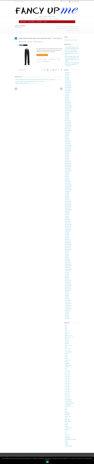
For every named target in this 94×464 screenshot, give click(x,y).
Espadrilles (67, 363)
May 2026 (67, 77)
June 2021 (67, 174)
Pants (66, 417)
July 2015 (67, 292)
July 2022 (67, 153)
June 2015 (67, 293)
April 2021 (67, 178)
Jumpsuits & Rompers (69, 403)
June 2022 (67, 155)
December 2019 (68, 204)
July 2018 (67, 232)
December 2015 (68, 283)
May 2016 (67, 275)
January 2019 (67, 222)
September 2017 (68, 249)
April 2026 (67, 79)
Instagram (69, 1)
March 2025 (67, 100)
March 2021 (67, 179)
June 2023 (67, 135)
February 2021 (68, 181)
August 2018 (67, 231)
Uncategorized (68, 437)
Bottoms (60, 28)
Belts (66, 327)
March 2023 (67, 140)
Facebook (67, 1)
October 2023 (67, 128)
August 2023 (67, 132)
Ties (66, 431)
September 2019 (68, 209)
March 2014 (67, 318)
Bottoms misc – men (69, 337)
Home (36, 18)
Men (66, 408)
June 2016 (67, 274)
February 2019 (68, 221)
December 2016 (68, 264)
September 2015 (68, 288)
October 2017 (67, 247)
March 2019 (67, 219)
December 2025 (68, 85)
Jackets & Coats (68, 401)
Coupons (67, 353)
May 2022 (67, 156)
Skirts (66, 424)
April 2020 (67, 198)
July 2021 (67, 173)
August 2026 (67, 72)
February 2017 (68, 260)
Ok (47, 461)
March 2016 (67, 279)
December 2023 (68, 125)
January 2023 (67, 143)
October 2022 (67, 148)
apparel (45, 59)
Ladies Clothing (23, 21)
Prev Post (16, 89)
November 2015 (68, 285)
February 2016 (68, 280)
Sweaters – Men (68, 427)
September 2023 (68, 130)
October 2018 (67, 227)
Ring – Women (68, 421)
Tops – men (67, 434)
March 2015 (67, 298)
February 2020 (68, 201)
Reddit (50, 70)
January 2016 (67, 282)
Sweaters (67, 426)
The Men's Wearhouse (45, 61)
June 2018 (67, 234)
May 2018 (67, 236)
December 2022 (68, 145)
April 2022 (67, 158)
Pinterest (75, 1)
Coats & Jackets (68, 351)
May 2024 (67, 117)
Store (51, 18)
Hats (66, 368)
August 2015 (67, 290)
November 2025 (68, 87)
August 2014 (67, 310)
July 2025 (67, 94)
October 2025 (67, 89)
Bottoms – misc (68, 335)
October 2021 (67, 168)
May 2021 (67, 176)
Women (66, 441)
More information (42, 54)
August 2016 (67, 270)
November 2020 (68, 186)
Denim (66, 355)
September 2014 (68, 308)
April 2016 (67, 277)
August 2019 (67, 211)
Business (67, 341)
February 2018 (68, 241)
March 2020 (67, 199)
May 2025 (67, 97)
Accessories (39, 21)
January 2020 (67, 203)
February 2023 (68, 141)
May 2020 (67, 196)
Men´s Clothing (31, 21)
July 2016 (67, 272)
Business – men (68, 345)
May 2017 (67, 255)
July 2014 (67, 312)
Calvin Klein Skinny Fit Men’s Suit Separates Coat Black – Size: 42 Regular (72, 60)
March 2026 (67, 80)
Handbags (67, 366)
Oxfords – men (68, 416)
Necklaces (67, 414)
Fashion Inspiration (43, 18)
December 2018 (68, 224)
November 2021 (68, 166)
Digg (53, 70)
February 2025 (68, 102)
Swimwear (67, 429)
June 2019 (67, 214)
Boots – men (67, 332)
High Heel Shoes (68, 399)
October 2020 (67, 188)
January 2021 (67, 183)
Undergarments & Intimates (70, 439)
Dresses (66, 358)
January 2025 (67, 103)
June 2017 (67, 254)
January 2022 (67, 163)
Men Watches (68, 412)
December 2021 (68, 165)
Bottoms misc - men (65, 28)
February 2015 (68, 300)
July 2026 (67, 74)
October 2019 (67, 208)
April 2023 (67, 138)
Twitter (61, 1)
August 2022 (67, 151)
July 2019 (67, 212)
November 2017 (68, 245)
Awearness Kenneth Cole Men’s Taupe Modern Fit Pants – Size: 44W (32, 81)
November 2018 (68, 226)
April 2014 (67, 317)
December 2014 (68, 303)
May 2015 (67, 295)
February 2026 (68, 82)
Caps (66, 346)
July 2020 (67, 193)
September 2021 (68, 170)
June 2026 (67, 75)
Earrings (66, 361)
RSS (78, 1)
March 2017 (67, 259)
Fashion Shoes (68, 365)
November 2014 (68, 305)
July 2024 (67, 113)
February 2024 (68, 122)
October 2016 (67, 267)
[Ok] (92, 460)
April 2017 (67, 257)
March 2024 (67, 120)
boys (59, 59)
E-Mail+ (61, 70)
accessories (39, 59)
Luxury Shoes (68, 406)
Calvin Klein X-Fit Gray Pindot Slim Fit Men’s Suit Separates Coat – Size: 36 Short (72, 64)
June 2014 (67, 313)
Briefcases (67, 340)
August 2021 (67, 171)
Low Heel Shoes (68, 404)
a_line (66, 325)
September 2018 (68, 229)
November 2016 (68, 265)
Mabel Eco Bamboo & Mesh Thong (25, 83)
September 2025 (68, 90)
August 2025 (67, 92)
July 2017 (67, 252)
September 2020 (68, 189)
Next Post (61, 89)
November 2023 (68, 127)
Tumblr (72, 1)
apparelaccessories (52, 59)
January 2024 (67, 123)
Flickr (64, 1)
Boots (66, 328)
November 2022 (68, 146)
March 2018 (67, 239)
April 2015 (67, 297)
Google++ (58, 70)
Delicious (56, 70)
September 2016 (68, 269)
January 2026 (67, 84)
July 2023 (67, 133)
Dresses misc (68, 360)
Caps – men (67, 348)
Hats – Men (67, 370)
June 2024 (67, 115)
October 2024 (67, 108)
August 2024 (67, 112)
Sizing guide (56, 18)
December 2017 (68, 244)
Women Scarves (68, 446)
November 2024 (68, 107)
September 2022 (68, 150)
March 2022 (67, 160)
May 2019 (67, 216)
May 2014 (67, 315)
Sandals (66, 422)
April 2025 (67, 99)
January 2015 (67, 302)
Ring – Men (67, 419)
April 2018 (67, 237)
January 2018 (67, 242)
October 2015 (67, 287)
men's (38, 61)
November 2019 (68, 206)
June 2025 (67, 95)
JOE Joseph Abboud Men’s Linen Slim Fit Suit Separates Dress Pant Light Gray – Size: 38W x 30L (38, 79)
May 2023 (67, 137)
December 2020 (68, 184)
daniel (31, 41)
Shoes (45, 21)
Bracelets (67, 338)
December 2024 (68, 105)
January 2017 (67, 262)
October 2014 (67, 307)
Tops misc (67, 436)
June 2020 (67, 194)
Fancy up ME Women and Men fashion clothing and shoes (66, 26)
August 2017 (67, 250)
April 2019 (67, 217)
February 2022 (68, 161)
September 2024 (68, 110)
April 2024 (67, 118)
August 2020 (67, 191)
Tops (66, 432)
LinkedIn (47, 70)
